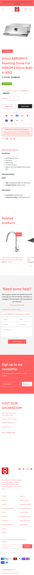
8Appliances (11, 570)
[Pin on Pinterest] (14, 138)
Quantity (4, 98)
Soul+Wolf (16, 573)
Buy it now (25, 106)
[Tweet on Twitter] (10, 138)
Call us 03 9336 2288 (17, 305)
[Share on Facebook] (7, 138)
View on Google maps (8, 432)
